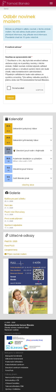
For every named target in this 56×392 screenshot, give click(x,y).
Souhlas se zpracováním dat (18, 57)
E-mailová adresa (13, 47)
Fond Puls (9, 370)
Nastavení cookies (12, 329)
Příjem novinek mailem (17, 254)
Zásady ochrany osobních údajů (17, 327)
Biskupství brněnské (13, 356)
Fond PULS (9, 245)
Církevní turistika (12, 383)
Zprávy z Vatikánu (12, 389)
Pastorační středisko (14, 361)
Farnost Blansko (17, 3)
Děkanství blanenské (14, 359)
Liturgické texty (11, 249)
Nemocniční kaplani (13, 377)
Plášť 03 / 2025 (11, 241)
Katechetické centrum (14, 364)
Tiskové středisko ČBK (14, 386)
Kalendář (15, 119)
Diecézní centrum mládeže (16, 367)
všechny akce (28, 184)
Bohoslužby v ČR (12, 380)
